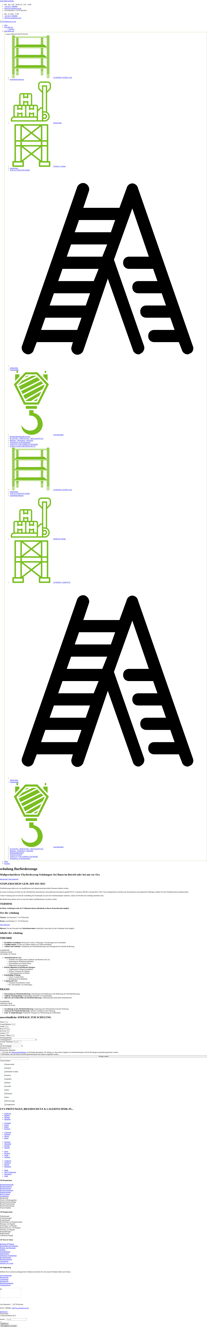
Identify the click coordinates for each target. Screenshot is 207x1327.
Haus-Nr (3, 1029)
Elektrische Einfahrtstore (8, 1256)
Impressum (3, 1312)
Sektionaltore (4, 1254)
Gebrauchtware (5, 1285)
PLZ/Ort (3, 1031)
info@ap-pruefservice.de (20, 1308)
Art (1, 1044)
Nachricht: (4, 1048)
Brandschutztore (5, 1188)
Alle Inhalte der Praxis (7, 1005)
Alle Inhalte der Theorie (8, 954)
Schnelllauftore (5, 1252)
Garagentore (4, 1261)
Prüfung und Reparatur (8, 1248)
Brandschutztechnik (6, 1184)
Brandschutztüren (6, 1186)
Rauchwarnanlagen (6, 1190)
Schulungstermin (5, 1038)
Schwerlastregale (6, 1275)
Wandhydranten (5, 1192)
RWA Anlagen (5, 1194)
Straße (2, 1026)
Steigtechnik (4, 1281)
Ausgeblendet (4, 950)
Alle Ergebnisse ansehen (8, 1326)
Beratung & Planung (7, 1244)
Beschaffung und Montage (9, 1246)
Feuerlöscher (4, 1196)
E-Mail (2, 1033)
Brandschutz (4, 1277)
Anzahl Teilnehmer (6, 1042)
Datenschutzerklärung (18, 1052)
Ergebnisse (4, 1323)
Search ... (3, 1319)
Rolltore (2, 1250)
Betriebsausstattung (6, 1283)
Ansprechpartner (6, 1024)
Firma (2, 1022)
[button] (103, 950)
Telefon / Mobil (5, 1035)
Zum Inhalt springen (7, 1)
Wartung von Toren (6, 1263)
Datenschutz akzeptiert (7, 1050)
